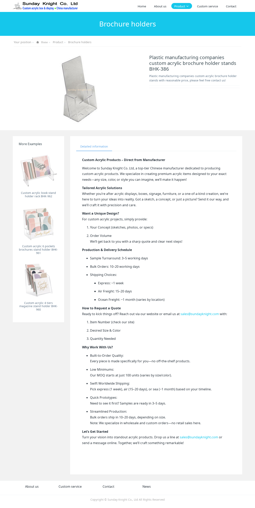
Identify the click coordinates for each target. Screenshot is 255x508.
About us (32, 486)
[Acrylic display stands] (45, 6)
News (146, 486)
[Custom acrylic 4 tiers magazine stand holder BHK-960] (38, 279)
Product (58, 42)
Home (142, 6)
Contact (108, 486)
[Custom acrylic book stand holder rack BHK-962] (38, 169)
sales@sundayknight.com (199, 314)
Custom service (70, 486)
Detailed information (94, 146)
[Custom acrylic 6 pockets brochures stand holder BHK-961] (38, 223)
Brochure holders (79, 42)
